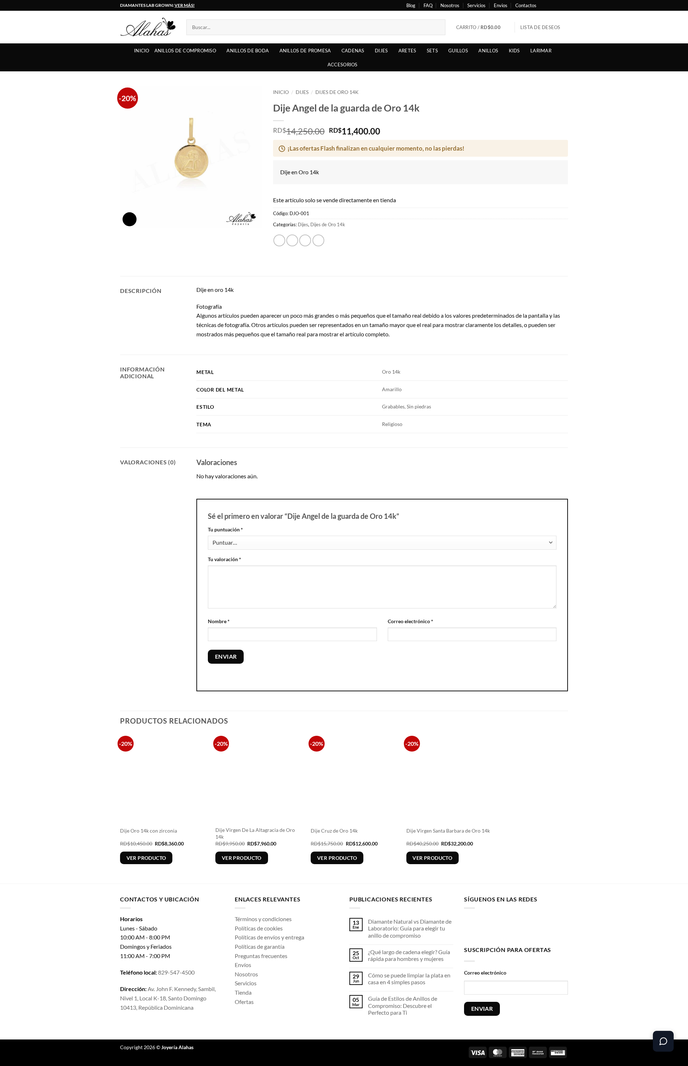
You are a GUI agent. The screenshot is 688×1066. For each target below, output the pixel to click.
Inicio (141, 50)
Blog (410, 5)
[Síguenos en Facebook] (544, 5)
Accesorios (343, 64)
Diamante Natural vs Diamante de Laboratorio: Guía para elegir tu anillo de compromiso (410, 928)
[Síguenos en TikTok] (492, 926)
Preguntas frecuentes (261, 955)
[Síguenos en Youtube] (564, 5)
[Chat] (663, 1041)
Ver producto (146, 858)
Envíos (243, 964)
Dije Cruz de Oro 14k (334, 831)
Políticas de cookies (259, 928)
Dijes (381, 50)
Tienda (243, 992)
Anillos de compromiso (185, 50)
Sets (432, 50)
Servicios (476, 5)
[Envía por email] (305, 240)
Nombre (219, 621)
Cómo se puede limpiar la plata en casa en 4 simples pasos (409, 978)
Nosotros (449, 5)
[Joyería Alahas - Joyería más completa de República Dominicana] (148, 27)
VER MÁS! (185, 5)
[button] (483, 27)
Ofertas (244, 1001)
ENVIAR (482, 1008)
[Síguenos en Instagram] (551, 5)
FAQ (428, 5)
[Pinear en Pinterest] (318, 240)
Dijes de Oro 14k (337, 92)
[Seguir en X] (557, 5)
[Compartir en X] (292, 240)
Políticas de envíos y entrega (269, 937)
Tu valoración (224, 559)
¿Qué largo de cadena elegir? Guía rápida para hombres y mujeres (409, 955)
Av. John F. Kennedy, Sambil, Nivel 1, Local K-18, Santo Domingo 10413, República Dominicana (168, 997)
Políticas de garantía (260, 946)
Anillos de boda (247, 50)
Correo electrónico (410, 621)
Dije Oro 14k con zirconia (148, 831)
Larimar (540, 50)
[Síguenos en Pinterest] (526, 926)
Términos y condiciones (263, 918)
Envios (500, 5)
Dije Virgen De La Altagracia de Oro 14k (255, 833)
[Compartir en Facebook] (279, 240)
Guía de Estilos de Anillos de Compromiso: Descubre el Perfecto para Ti (402, 1005)
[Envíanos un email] (515, 926)
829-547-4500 (176, 972)
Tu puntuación (225, 529)
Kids (514, 50)
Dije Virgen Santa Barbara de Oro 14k (448, 831)
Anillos (488, 50)
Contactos (525, 5)
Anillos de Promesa (305, 50)
